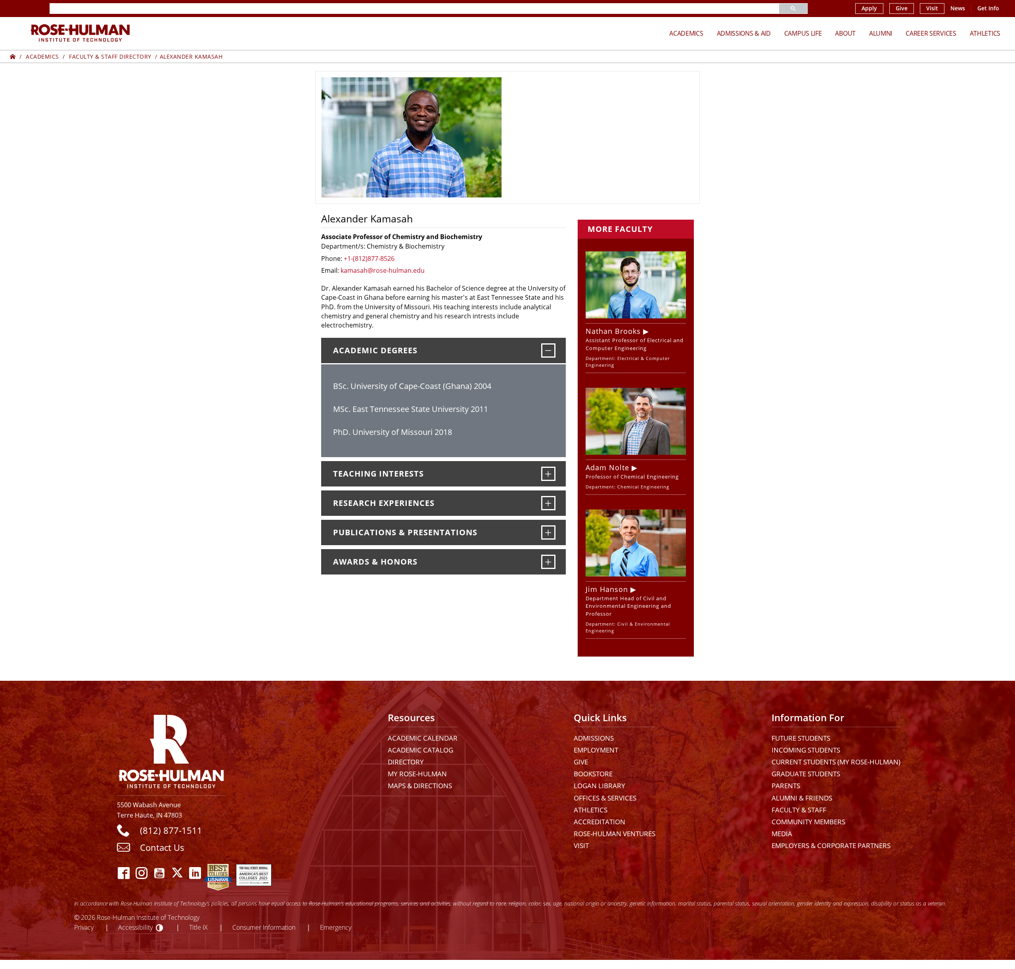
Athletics (985, 33)
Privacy (84, 927)
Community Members (808, 821)
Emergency (335, 927)
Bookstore (593, 773)
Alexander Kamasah (191, 56)
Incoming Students (806, 750)
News (957, 8)
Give (902, 8)
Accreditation (599, 821)
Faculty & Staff (799, 809)
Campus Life (803, 33)
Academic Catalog (420, 750)
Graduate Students (806, 773)
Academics (686, 33)
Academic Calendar (423, 738)
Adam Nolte (607, 467)
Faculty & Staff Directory (110, 56)
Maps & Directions (420, 785)
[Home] (13, 56)
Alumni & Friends (802, 797)
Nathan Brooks (613, 331)
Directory (406, 761)
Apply (869, 8)
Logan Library (599, 785)
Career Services (931, 33)
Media (782, 833)
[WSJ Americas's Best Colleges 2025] (254, 873)
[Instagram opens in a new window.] (142, 873)
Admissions (594, 738)
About (845, 33)
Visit (932, 8)
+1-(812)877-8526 (369, 258)
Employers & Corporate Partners (831, 845)
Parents (786, 785)
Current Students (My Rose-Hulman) (836, 761)
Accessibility (135, 927)
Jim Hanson (607, 589)
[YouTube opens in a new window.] (160, 873)
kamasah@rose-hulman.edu (383, 270)
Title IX (198, 927)
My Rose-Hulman (417, 773)
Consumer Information (263, 927)
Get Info (988, 8)
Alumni (880, 33)
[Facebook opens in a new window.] (124, 873)
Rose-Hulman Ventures (614, 833)
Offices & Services (605, 797)
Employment (596, 750)
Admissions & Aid (744, 33)
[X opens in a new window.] (177, 873)
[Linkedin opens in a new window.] (195, 873)
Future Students (801, 738)
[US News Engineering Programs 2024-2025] (218, 873)
